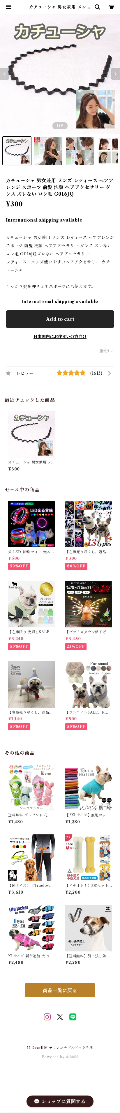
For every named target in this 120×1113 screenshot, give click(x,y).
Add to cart (60, 319)
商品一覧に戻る (60, 990)
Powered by (54, 1057)
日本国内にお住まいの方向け (60, 336)
